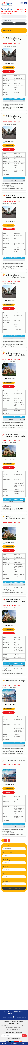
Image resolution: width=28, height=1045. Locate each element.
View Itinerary (8, 67)
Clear (7, 23)
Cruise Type (6, 881)
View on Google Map (14, 1029)
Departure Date (8, 853)
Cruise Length (7, 860)
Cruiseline (6, 867)
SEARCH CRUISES (13, 888)
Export (21, 23)
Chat (24, 1043)
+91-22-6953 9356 (21, 1017)
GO (24, 1035)
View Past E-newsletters (14, 1038)
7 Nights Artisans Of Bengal (15, 681)
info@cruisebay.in (15, 1013)
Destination (6, 846)
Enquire (15, 1043)
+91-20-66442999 (17, 1011)
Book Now (9, 71)
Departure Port (7, 874)
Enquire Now (19, 107)
